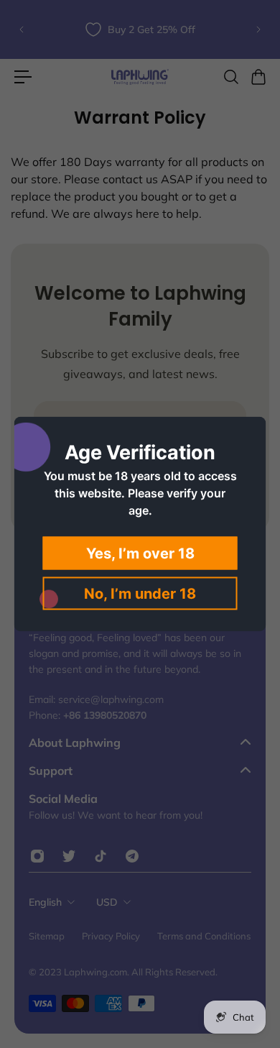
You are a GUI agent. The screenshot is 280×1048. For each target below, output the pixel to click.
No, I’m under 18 (140, 593)
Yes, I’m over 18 (140, 553)
